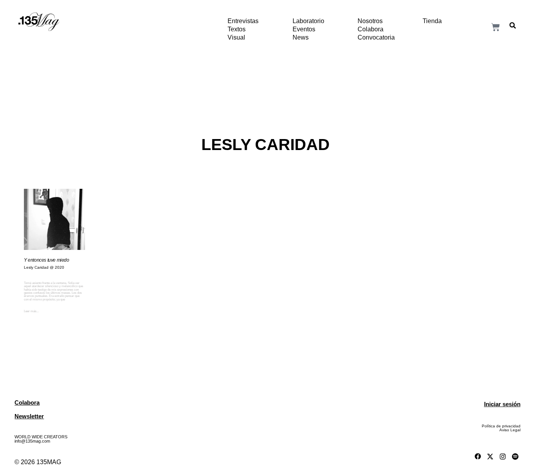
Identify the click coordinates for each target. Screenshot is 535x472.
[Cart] (495, 27)
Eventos (304, 29)
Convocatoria (376, 37)
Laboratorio (308, 21)
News (301, 37)
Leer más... (31, 311)
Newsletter (29, 416)
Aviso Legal (510, 430)
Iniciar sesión (502, 404)
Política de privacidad (501, 426)
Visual (236, 37)
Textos (237, 29)
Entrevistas (243, 21)
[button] (513, 25)
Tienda (432, 21)
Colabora (370, 29)
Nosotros (370, 21)
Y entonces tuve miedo (46, 260)
